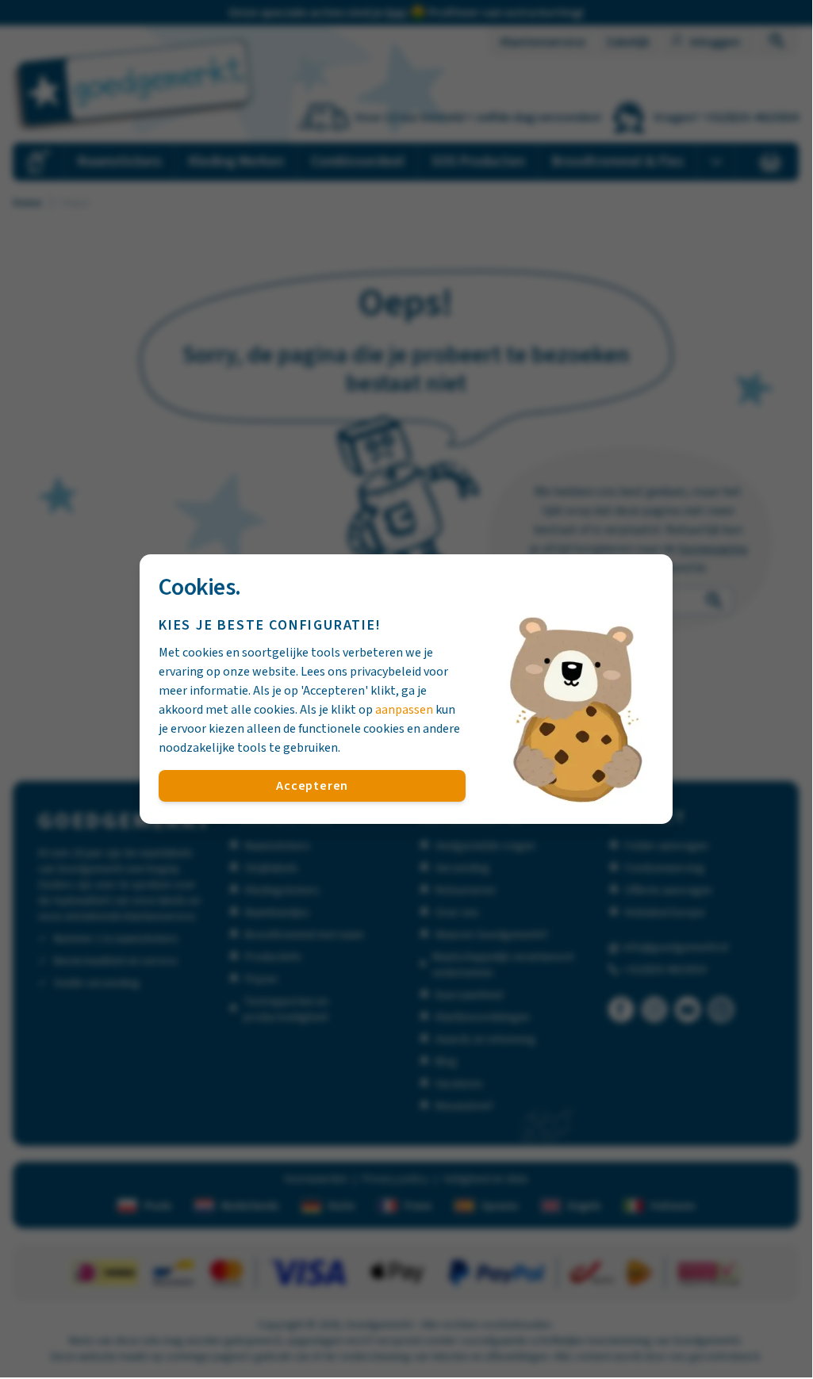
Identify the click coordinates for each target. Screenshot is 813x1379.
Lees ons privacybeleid (361, 671)
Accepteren (312, 786)
